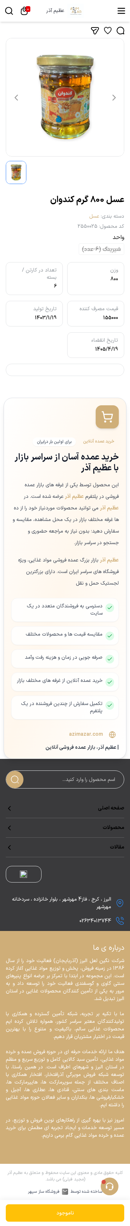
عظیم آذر (55, 10)
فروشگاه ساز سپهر (44, 1191)
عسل (94, 216)
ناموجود (65, 1213)
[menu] (121, 11)
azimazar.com (86, 734)
